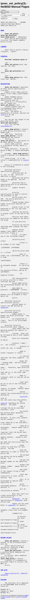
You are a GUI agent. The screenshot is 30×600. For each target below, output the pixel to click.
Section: (3, 13)
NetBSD (26, 595)
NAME (2, 30)
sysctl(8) (23, 396)
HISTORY (3, 579)
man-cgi (18, 596)
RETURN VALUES (6, 537)
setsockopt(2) (6, 126)
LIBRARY (3, 46)
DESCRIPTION (5, 84)
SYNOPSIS (4, 56)
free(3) (3, 115)
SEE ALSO (4, 570)
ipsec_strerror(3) (12, 573)
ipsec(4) (4, 403)
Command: (4, 10)
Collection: (4, 16)
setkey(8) (4, 307)
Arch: (24, 13)
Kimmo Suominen (6, 596)
